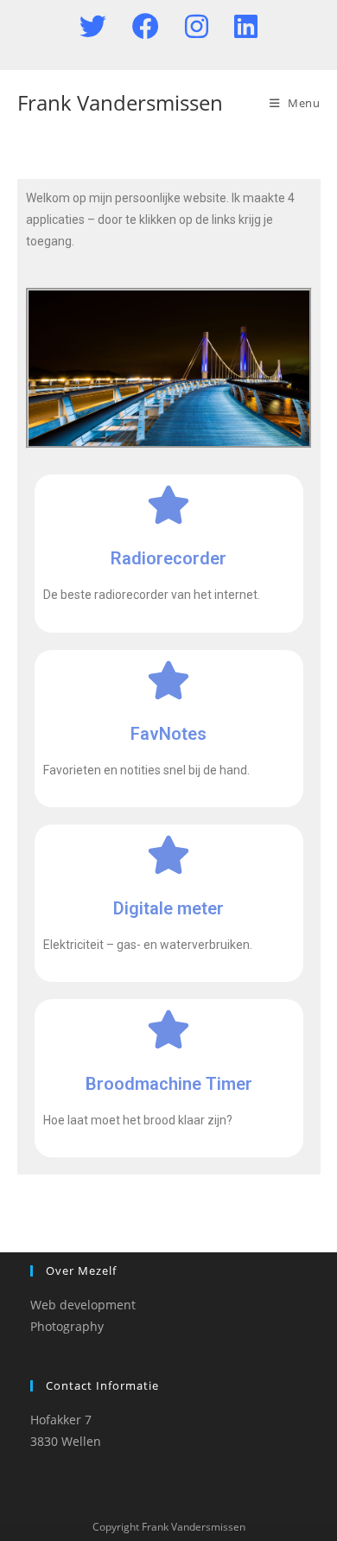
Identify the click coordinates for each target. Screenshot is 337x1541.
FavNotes (168, 733)
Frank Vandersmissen (120, 102)
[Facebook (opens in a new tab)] (158, 26)
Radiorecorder (168, 558)
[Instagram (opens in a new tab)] (209, 26)
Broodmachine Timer (169, 1083)
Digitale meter (168, 908)
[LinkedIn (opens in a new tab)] (246, 26)
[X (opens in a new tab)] (105, 26)
